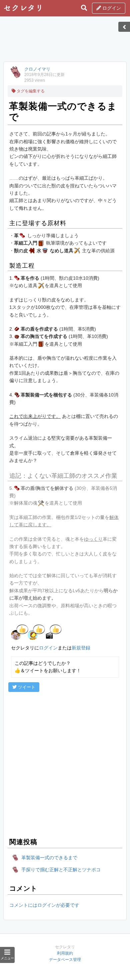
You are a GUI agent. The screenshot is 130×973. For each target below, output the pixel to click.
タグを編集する (30, 91)
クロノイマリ (37, 69)
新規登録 (81, 647)
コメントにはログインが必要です (44, 905)
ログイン (111, 8)
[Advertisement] (65, 41)
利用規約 (65, 953)
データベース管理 (65, 959)
